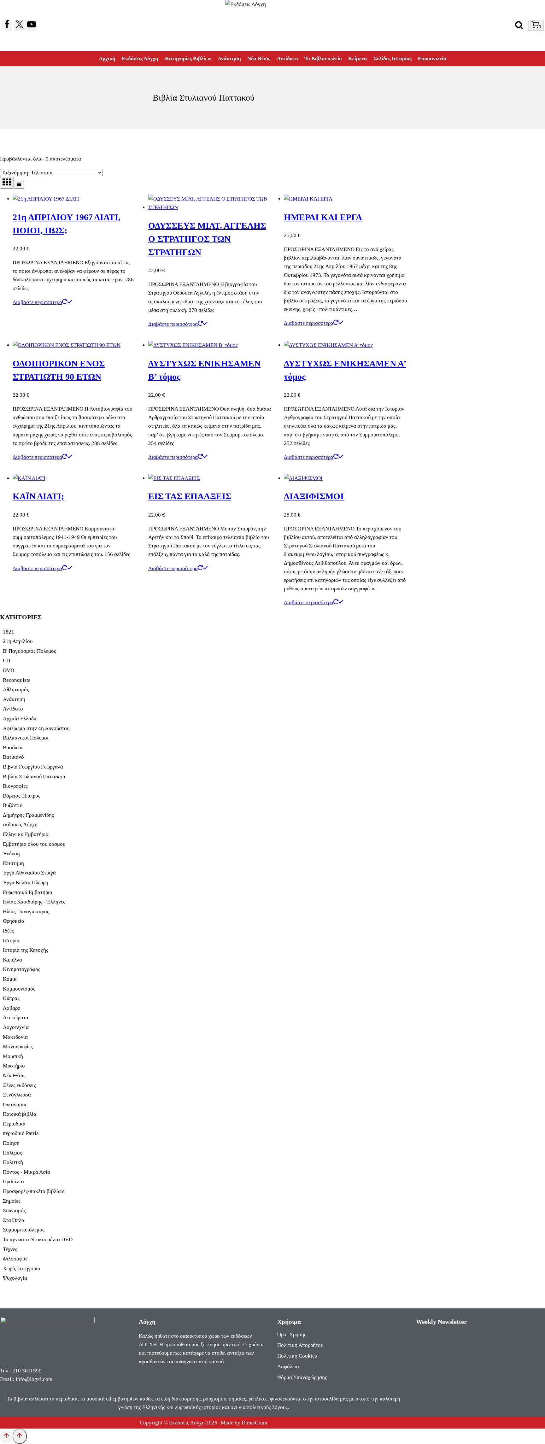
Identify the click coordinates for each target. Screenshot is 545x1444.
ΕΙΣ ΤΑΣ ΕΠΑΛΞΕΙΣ (189, 496)
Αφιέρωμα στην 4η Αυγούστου (36, 728)
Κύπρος (11, 998)
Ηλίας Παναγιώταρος (26, 912)
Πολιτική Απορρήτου (300, 1345)
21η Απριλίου (17, 641)
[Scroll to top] (6, 1437)
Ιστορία (11, 941)
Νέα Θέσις (258, 58)
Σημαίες (12, 1201)
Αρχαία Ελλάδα (20, 719)
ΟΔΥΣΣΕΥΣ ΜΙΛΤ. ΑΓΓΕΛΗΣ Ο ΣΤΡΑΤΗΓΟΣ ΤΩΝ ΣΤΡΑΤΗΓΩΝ (207, 239)
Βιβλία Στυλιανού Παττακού (34, 777)
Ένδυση (11, 853)
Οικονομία (14, 1105)
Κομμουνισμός (19, 989)
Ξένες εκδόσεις (19, 1085)
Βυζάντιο (13, 805)
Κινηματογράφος (21, 969)
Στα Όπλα (13, 1220)
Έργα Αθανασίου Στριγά (29, 873)
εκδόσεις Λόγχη (20, 824)
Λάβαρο (12, 1008)
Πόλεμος (12, 1153)
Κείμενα (357, 58)
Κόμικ (10, 979)
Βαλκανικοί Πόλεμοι (26, 738)
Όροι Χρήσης (291, 1334)
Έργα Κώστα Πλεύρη (25, 883)
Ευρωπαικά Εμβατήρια (27, 892)
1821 (8, 632)
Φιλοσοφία (15, 1259)
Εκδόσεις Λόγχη (140, 58)
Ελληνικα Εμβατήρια (26, 834)
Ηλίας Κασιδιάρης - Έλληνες (34, 902)
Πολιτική (13, 1162)
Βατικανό (13, 757)
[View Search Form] (519, 25)
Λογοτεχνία (16, 1027)
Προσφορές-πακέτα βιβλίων (33, 1191)
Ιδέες (8, 931)
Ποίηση (11, 1143)
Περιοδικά (14, 1124)
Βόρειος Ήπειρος (21, 796)
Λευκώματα (15, 1017)
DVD (8, 670)
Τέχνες (10, 1249)
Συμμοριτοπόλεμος (23, 1230)
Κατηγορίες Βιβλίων (188, 58)
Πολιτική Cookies (297, 1356)
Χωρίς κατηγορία (21, 1269)
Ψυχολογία (15, 1278)
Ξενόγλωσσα (17, 1095)
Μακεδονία (15, 1037)
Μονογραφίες (18, 1046)
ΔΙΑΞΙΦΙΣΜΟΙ (314, 496)
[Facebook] (7, 25)
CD (6, 661)
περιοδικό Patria (21, 1133)
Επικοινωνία (432, 58)
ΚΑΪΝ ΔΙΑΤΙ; (38, 496)
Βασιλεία (13, 748)
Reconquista (17, 680)
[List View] (19, 185)
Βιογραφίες (15, 786)
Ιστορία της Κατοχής (25, 950)
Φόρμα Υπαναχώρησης (302, 1377)
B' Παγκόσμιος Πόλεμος (29, 651)
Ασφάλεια (288, 1367)
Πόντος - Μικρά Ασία (26, 1172)
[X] (19, 25)
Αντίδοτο (287, 58)
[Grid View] (7, 183)
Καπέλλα (12, 960)
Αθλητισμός (16, 690)
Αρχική (107, 58)
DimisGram (254, 1423)
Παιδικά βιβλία (19, 1114)
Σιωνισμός (14, 1210)
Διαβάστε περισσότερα (37, 302)
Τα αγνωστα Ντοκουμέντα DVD (38, 1239)
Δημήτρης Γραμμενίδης (28, 815)
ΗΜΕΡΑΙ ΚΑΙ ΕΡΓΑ (323, 217)
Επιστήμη (13, 863)
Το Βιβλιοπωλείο (323, 58)
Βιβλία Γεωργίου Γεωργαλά (33, 767)
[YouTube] (31, 25)
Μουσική (13, 1056)
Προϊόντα (13, 1181)
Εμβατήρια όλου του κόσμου (34, 844)
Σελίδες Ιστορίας (392, 58)
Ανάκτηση (229, 58)
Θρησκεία (13, 921)
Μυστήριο (14, 1066)
